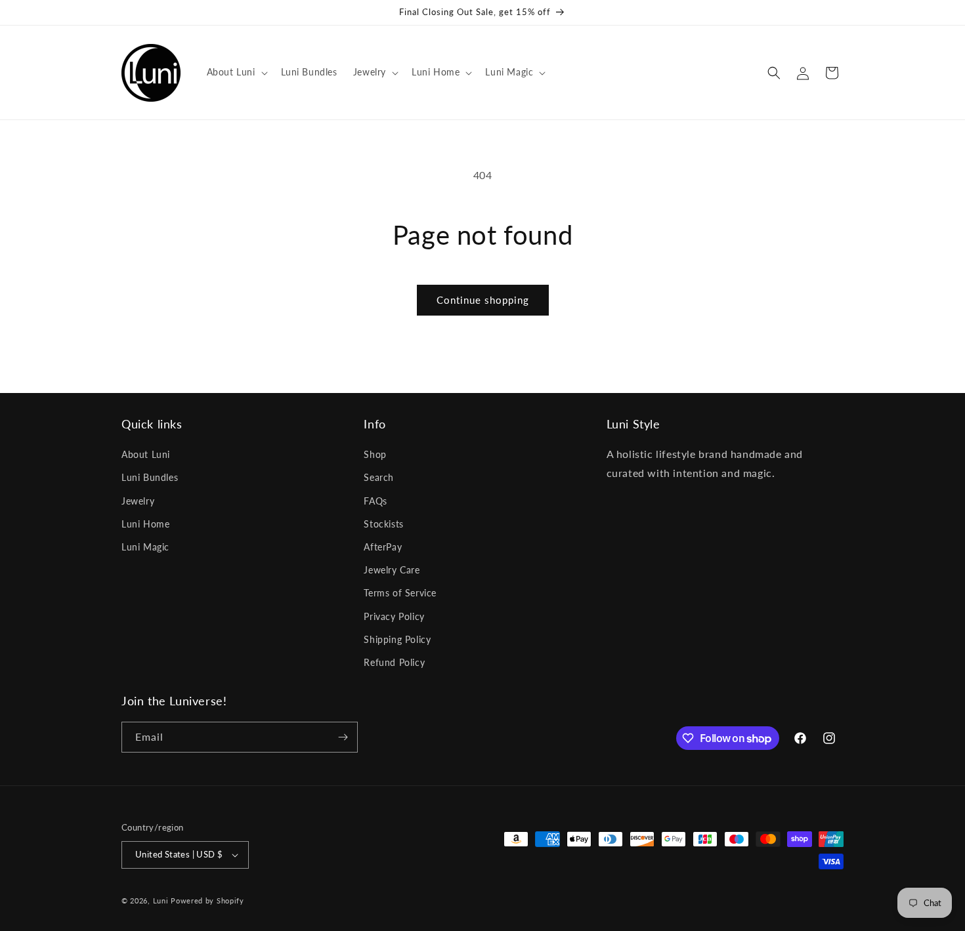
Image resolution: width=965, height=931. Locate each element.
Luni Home (145, 523)
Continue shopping (483, 300)
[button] (236, 72)
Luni (161, 900)
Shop (375, 454)
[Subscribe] (342, 737)
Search (379, 477)
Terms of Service (400, 592)
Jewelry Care (391, 569)
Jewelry (137, 501)
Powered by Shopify (207, 900)
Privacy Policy (394, 616)
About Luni (145, 454)
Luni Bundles (149, 477)
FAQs (375, 501)
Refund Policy (394, 662)
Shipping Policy (397, 639)
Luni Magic (145, 546)
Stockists (383, 523)
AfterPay (383, 546)
